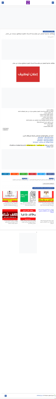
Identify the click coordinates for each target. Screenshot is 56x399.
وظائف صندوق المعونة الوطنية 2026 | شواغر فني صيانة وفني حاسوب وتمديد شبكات (11, 222)
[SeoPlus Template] (55, 396)
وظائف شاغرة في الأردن (48, 31)
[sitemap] (6, 396)
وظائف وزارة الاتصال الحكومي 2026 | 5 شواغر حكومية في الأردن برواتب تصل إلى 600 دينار (28, 222)
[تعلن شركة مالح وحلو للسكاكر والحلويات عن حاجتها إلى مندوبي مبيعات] (46, 214)
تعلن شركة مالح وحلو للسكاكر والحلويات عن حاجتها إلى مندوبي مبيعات (47, 222)
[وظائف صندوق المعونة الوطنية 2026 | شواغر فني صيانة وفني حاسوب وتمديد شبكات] (10, 214)
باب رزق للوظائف (40, 395)
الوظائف (48, 147)
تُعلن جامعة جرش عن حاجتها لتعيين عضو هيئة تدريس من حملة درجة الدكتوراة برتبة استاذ (28, 204)
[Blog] (1, 396)
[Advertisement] (28, 18)
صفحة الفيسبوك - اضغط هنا (45, 137)
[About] (3, 396)
